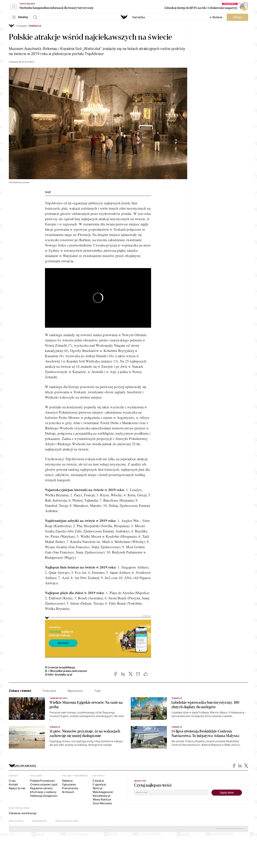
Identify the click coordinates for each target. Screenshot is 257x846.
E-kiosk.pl (98, 780)
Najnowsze (75, 691)
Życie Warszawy (102, 803)
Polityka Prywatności (42, 780)
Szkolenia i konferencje (22, 813)
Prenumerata (70, 788)
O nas (12, 780)
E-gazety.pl (99, 784)
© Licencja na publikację (60, 667)
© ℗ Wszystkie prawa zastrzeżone (66, 670)
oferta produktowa (66, 821)
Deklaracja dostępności (43, 795)
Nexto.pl (97, 788)
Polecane (49, 691)
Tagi (97, 691)
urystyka (138, 17)
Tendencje (35, 26)
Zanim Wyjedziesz (58, 698)
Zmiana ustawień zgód (43, 784)
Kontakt (13, 784)
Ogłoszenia (69, 784)
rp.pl (48, 191)
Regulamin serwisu (41, 788)
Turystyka (21, 26)
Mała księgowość (103, 792)
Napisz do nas (17, 788)
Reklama (67, 780)
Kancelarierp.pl (101, 795)
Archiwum (68, 792)
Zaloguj (237, 17)
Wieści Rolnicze (102, 799)
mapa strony (16, 821)
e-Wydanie (216, 17)
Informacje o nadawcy (43, 792)
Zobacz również (20, 691)
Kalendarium (39, 821)
